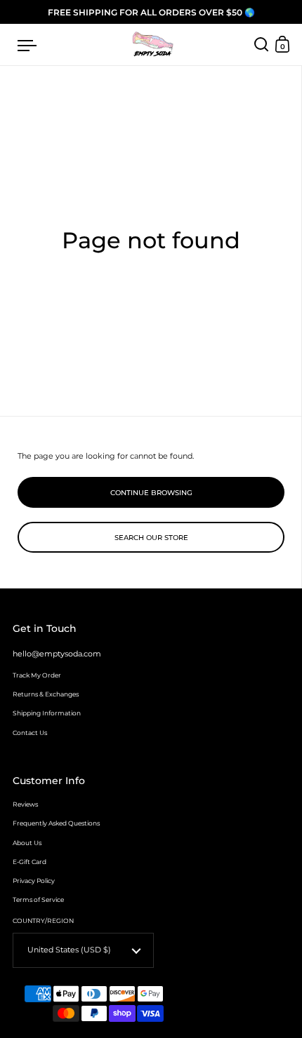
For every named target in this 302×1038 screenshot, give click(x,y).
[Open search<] (261, 44)
